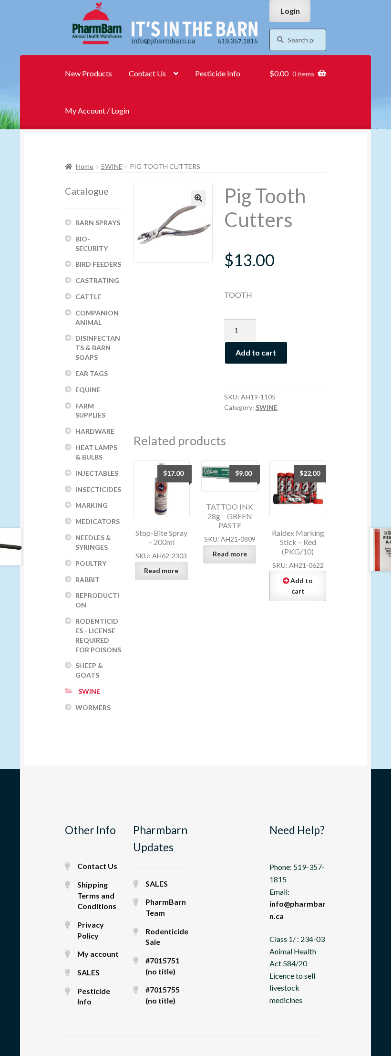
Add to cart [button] (301, 585)
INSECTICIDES (98, 489)
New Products (88, 73)
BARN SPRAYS (97, 223)
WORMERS (93, 707)
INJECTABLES (96, 473)
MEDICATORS (97, 521)
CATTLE (88, 297)
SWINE (112, 166)
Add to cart (256, 352)
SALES (88, 972)
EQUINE (88, 390)
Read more (161, 570)
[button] (198, 198)
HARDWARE (94, 431)
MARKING (91, 505)
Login (290, 10)
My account (98, 953)
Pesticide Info (217, 73)
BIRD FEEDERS (98, 264)
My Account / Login (97, 110)
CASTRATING (97, 280)
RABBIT (87, 579)
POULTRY (90, 563)
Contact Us (147, 73)
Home (84, 166)
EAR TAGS (91, 373)
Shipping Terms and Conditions (96, 895)
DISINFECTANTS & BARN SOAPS (97, 347)
